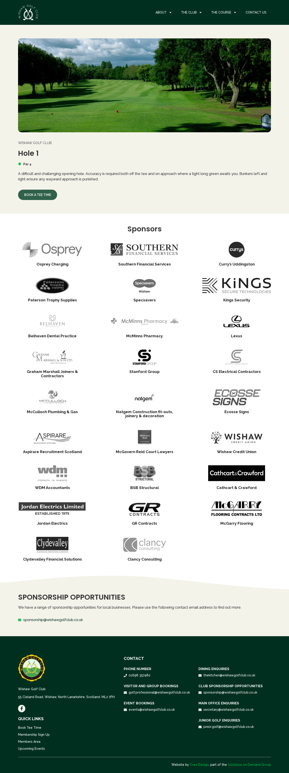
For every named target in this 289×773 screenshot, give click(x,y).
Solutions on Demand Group (249, 764)
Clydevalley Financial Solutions (52, 559)
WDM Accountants (52, 487)
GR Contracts (144, 523)
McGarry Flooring (236, 523)
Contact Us (256, 12)
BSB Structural (144, 487)
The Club (189, 12)
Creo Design (199, 764)
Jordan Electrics (52, 523)
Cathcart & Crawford (237, 487)
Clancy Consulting (145, 559)
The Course (221, 12)
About (161, 12)
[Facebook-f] (21, 708)
